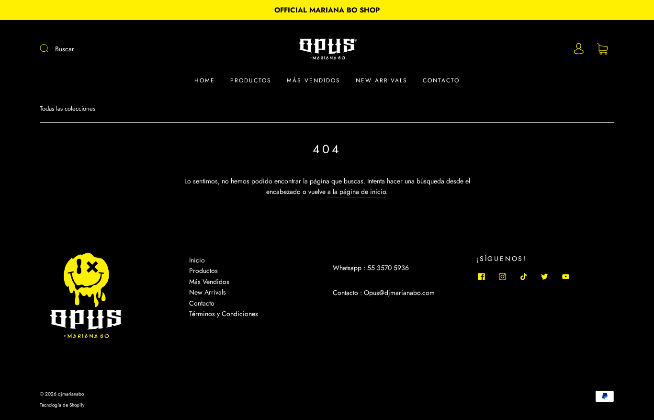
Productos (250, 80)
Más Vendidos (209, 281)
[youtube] (565, 276)
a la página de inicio (356, 191)
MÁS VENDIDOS (313, 80)
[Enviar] (50, 48)
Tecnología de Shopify (62, 405)
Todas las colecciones (67, 108)
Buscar (64, 49)
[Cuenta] (578, 48)
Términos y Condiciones (223, 313)
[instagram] (502, 276)
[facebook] (481, 276)
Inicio (197, 260)
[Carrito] (602, 49)
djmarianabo (71, 393)
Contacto (441, 80)
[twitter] (544, 276)
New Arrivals (381, 80)
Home (204, 80)
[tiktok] (523, 276)
